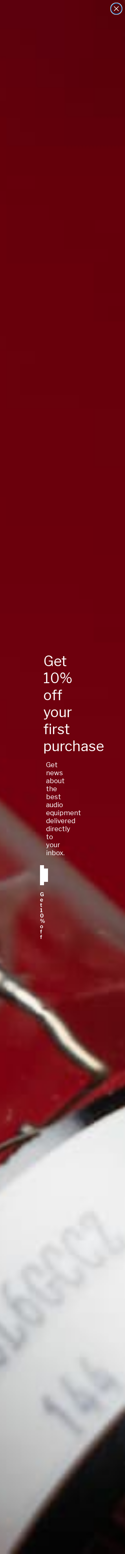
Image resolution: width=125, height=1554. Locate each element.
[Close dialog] (116, 8)
